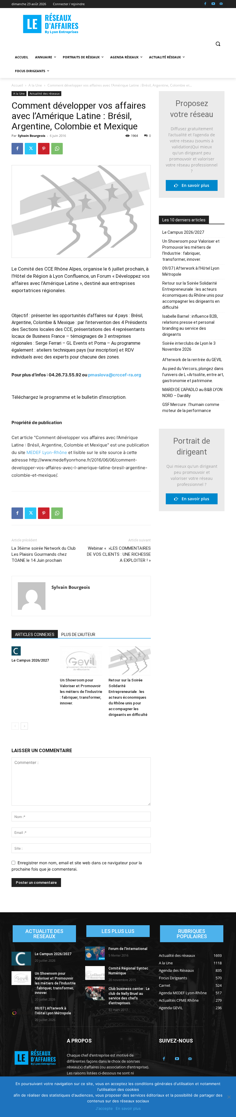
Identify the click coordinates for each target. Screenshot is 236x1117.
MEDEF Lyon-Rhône (46, 452)
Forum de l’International (128, 949)
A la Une (35, 85)
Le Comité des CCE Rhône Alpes (46, 269)
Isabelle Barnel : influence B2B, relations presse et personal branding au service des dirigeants (190, 325)
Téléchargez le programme (41, 397)
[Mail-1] (221, 4)
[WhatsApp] (57, 148)
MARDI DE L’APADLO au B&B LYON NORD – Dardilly (192, 392)
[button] (217, 43)
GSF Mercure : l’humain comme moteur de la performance (190, 407)
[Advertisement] (157, 23)
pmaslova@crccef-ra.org (114, 375)
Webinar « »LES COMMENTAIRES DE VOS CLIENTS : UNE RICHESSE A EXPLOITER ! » (119, 554)
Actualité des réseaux (45, 93)
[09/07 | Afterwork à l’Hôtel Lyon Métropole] (21, 1013)
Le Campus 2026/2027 (30, 660)
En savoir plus (193, 185)
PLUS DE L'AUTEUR (78, 634)
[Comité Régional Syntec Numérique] (95, 973)
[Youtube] (213, 4)
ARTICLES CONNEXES (34, 634)
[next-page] (24, 726)
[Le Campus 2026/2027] (33, 651)
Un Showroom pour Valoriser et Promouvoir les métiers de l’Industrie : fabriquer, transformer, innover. (81, 691)
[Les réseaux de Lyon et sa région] (51, 24)
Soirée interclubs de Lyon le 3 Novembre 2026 (189, 346)
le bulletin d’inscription (101, 397)
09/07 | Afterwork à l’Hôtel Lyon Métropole (190, 271)
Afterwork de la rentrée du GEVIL (192, 359)
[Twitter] (30, 148)
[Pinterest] (44, 148)
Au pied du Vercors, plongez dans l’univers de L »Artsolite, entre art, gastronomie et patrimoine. (193, 374)
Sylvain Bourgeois (31, 135)
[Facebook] (205, 4)
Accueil (17, 85)
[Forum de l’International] (95, 953)
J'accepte (104, 1108)
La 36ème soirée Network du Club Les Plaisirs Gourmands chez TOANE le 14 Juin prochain (44, 554)
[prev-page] (15, 726)
